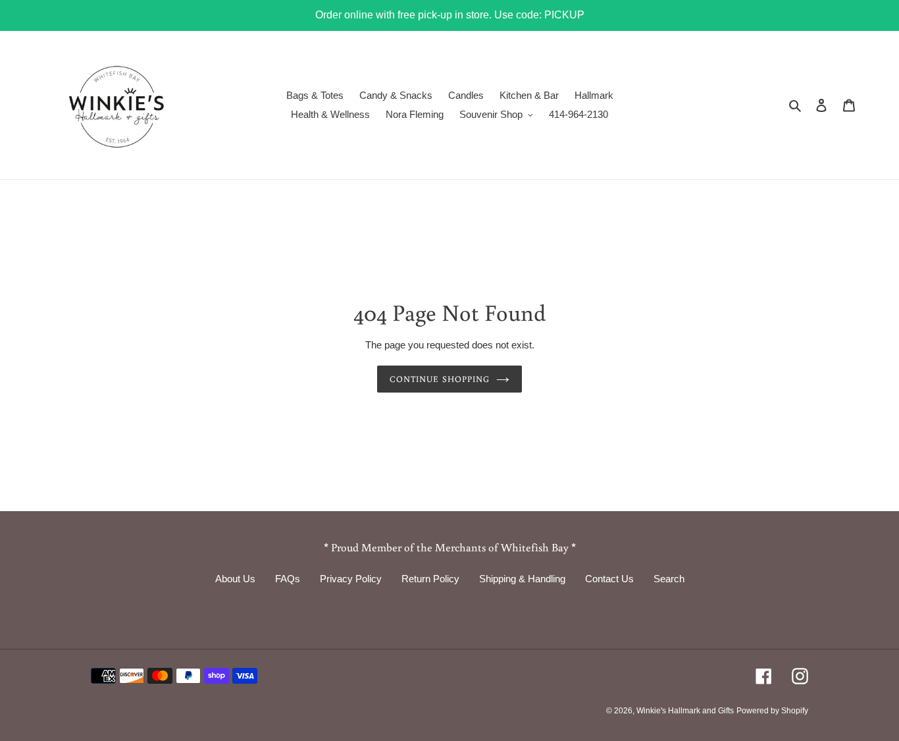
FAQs (287, 578)
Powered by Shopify (772, 710)
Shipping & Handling (522, 578)
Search (669, 578)
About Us (235, 578)
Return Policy (430, 578)
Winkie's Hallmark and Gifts (685, 710)
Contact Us (609, 578)
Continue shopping (440, 379)
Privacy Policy (351, 578)
